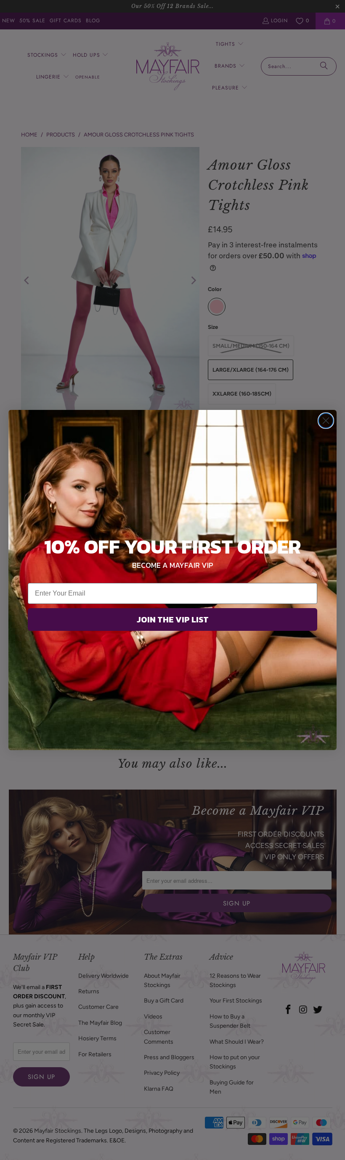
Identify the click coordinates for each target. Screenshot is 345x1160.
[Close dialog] (325, 420)
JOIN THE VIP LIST (173, 619)
